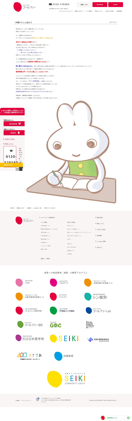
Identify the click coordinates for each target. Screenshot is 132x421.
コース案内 (44, 222)
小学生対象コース (45, 225)
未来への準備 (71, 222)
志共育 (68, 239)
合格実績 (119, 11)
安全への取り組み (71, 247)
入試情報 (69, 254)
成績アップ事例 (45, 258)
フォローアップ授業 (45, 245)
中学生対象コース (45, 232)
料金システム (98, 11)
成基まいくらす (84, 4)
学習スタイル (70, 225)
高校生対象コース (45, 239)
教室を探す (100, 217)
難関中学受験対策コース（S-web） (49, 229)
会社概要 (17, 400)
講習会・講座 (44, 249)
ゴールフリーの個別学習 (48, 217)
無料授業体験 (100, 4)
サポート (69, 244)
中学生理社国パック (45, 235)
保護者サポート (71, 250)
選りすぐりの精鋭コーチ (73, 229)
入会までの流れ (109, 11)
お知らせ (99, 247)
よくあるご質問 (101, 241)
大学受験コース (44, 242)
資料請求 (115, 4)
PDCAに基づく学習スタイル (74, 235)
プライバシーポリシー (26, 400)
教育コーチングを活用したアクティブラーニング (79, 232)
